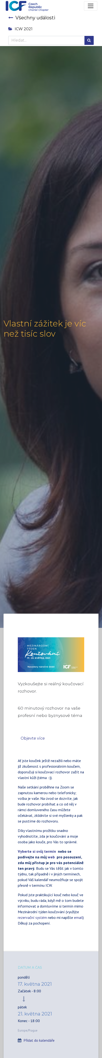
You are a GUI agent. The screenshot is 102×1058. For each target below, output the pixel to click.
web (51, 857)
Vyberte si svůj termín (37, 851)
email (78, 917)
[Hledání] (89, 40)
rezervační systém (32, 917)
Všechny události (35, 18)
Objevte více (33, 738)
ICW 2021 (23, 29)
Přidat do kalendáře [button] (39, 1040)
